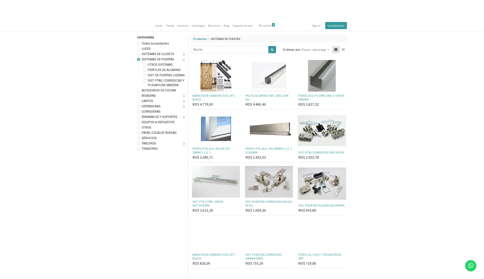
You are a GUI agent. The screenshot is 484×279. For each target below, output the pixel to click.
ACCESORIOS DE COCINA (159, 90)
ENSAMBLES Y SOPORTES (159, 117)
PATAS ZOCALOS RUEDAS (159, 133)
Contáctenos (336, 25)
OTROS (146, 127)
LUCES (146, 49)
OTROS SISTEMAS (160, 64)
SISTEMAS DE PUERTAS (158, 59)
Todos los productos (155, 43)
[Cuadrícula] (336, 49)
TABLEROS (149, 143)
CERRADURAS (151, 106)
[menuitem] (159, 25)
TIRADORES (150, 148)
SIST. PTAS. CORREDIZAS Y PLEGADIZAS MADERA (166, 83)
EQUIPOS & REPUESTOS (158, 122)
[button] (315, 49)
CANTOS (147, 101)
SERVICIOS (149, 138)
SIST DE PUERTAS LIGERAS (166, 75)
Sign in (316, 25)
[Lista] (343, 49)
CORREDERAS (151, 111)
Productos (200, 39)
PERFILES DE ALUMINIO (164, 70)
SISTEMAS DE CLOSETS (158, 54)
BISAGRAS (149, 95)
